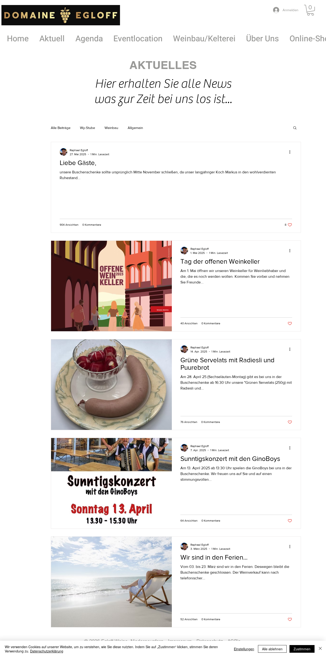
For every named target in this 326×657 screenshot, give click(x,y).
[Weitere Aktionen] (291, 152)
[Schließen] (320, 649)
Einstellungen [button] (244, 648)
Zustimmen (302, 648)
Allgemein (135, 128)
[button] (310, 10)
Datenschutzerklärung (46, 651)
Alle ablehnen (272, 648)
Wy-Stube (87, 128)
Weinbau (111, 128)
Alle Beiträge (60, 128)
